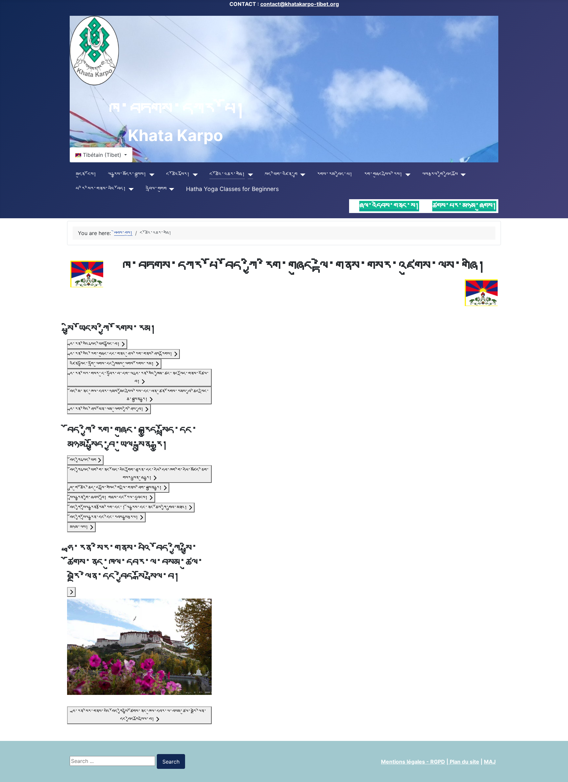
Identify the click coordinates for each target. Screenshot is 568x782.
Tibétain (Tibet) (102, 155)
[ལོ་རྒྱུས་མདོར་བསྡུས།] (150, 174)
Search (170, 761)
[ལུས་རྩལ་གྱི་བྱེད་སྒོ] (462, 174)
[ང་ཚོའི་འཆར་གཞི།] (249, 174)
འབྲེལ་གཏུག (156, 188)
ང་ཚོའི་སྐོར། (178, 174)
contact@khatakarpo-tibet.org (299, 4)
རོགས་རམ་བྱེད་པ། (334, 174)
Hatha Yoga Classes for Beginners (232, 188)
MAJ (490, 761)
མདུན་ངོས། (86, 174)
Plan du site (463, 761)
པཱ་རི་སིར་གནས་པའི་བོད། (101, 188)
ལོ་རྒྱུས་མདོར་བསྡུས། (127, 174)
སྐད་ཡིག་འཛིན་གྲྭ (281, 174)
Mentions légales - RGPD (413, 761)
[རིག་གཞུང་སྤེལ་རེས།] (406, 174)
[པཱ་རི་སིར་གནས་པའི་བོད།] (130, 189)
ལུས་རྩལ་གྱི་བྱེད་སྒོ (440, 174)
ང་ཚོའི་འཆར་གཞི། (227, 174)
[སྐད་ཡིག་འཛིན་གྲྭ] (301, 174)
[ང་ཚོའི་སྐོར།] (194, 174)
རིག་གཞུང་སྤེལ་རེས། (383, 174)
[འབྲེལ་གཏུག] (170, 189)
